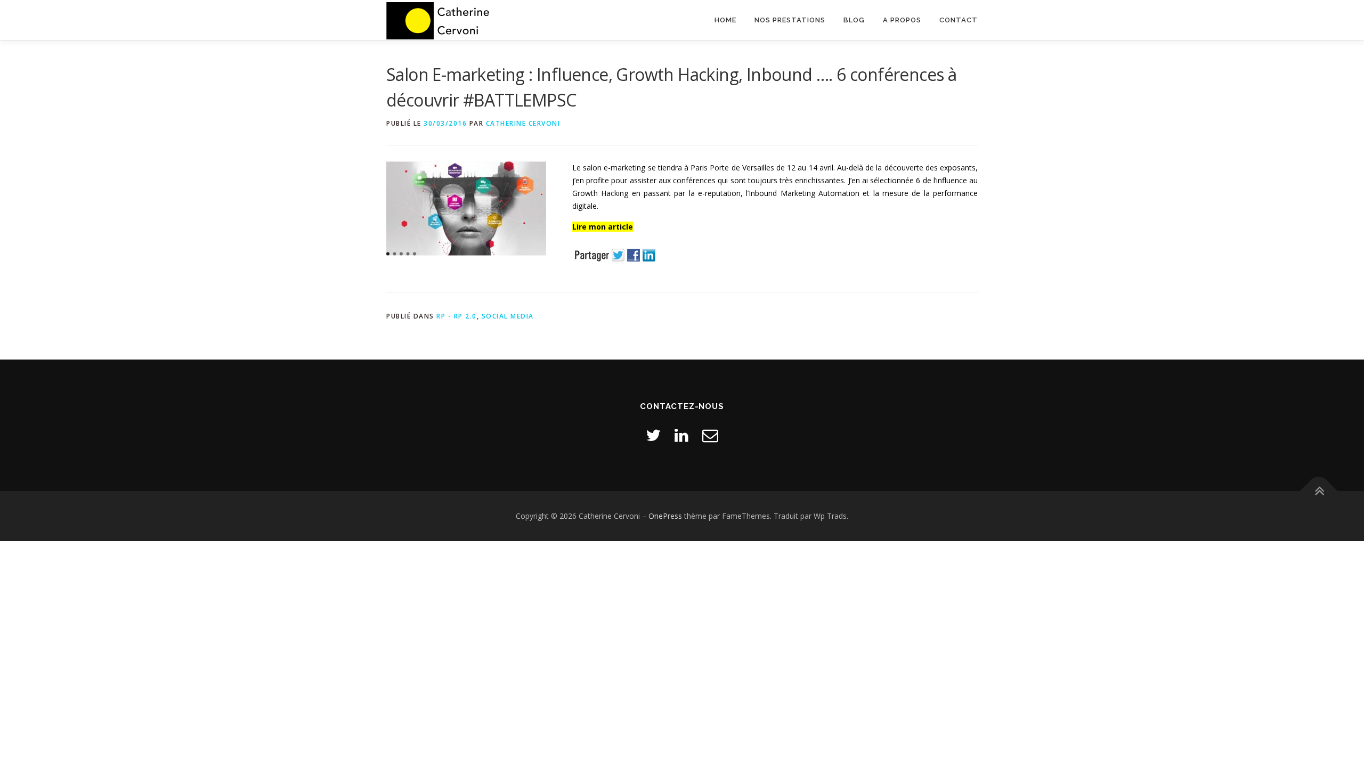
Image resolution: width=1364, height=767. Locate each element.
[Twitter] (653, 435)
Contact (958, 20)
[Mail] (710, 435)
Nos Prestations (789, 20)
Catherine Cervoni (523, 123)
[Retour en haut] (1319, 491)
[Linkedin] (681, 435)
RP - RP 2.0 (456, 316)
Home (725, 20)
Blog (854, 20)
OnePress (665, 516)
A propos (902, 20)
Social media (508, 316)
